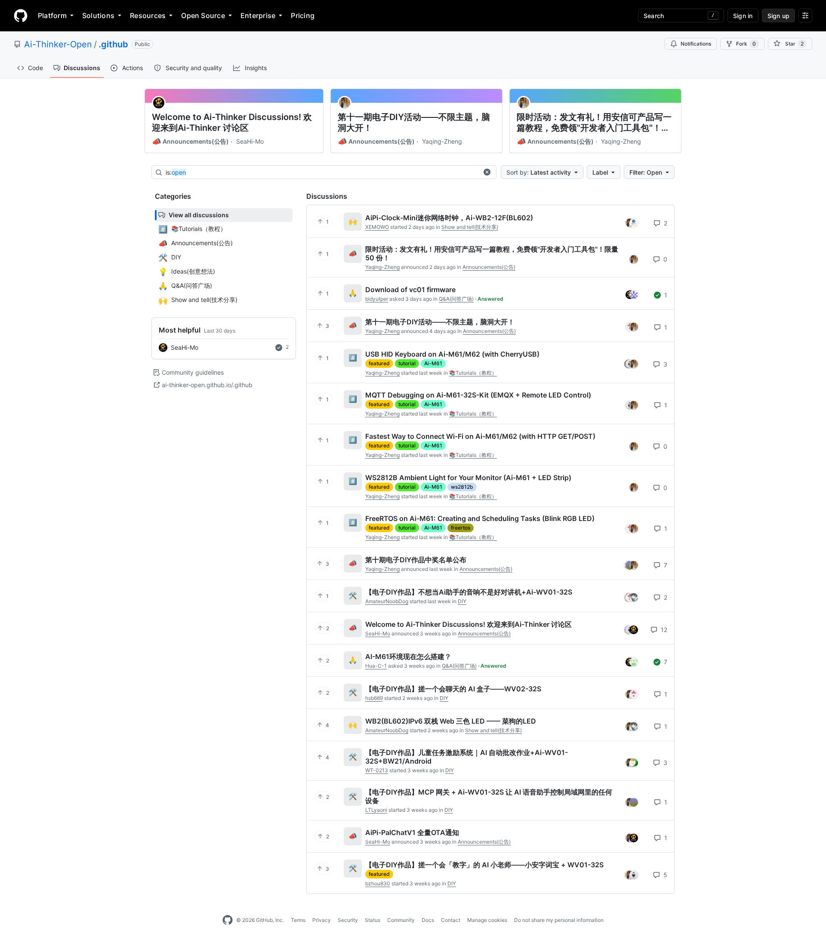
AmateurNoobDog (386, 601)
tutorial (407, 363)
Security (348, 920)
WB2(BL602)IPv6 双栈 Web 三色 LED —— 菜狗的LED (450, 721)
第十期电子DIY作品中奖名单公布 (415, 559)
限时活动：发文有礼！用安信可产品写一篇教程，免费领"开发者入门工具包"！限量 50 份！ (594, 122)
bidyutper (376, 299)
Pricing (302, 15)
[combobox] (322, 172)
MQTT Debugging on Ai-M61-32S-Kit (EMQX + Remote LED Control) (478, 395)
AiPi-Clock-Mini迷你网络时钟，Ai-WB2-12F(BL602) (449, 217)
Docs (428, 920)
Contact (450, 920)
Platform (52, 15)
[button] (487, 172)
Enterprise (257, 15)
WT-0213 (376, 770)
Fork (746, 43)
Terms (298, 920)
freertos (460, 527)
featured (379, 363)
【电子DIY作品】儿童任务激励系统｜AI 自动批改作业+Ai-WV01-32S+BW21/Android (466, 756)
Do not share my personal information (559, 920)
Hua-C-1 (376, 666)
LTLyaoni (376, 810)
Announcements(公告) (190, 141)
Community (401, 920)
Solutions (98, 15)
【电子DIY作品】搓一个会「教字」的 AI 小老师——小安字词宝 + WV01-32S (484, 864)
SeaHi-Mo (250, 141)
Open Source (203, 15)
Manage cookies (487, 920)
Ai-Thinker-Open (58, 44)
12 (663, 629)
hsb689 (374, 698)
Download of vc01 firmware (410, 289)
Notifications (696, 43)
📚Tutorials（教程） (473, 373)
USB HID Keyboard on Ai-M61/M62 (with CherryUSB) (452, 354)
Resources (148, 15)
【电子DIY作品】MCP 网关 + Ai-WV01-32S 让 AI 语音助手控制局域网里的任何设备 (488, 796)
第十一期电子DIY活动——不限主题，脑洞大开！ (414, 122)
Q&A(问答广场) (456, 299)
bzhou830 (377, 883)
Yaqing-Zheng (442, 141)
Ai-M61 (433, 363)
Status (372, 920)
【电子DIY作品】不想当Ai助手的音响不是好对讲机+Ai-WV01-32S (468, 592)
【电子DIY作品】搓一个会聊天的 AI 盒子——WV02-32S (453, 688)
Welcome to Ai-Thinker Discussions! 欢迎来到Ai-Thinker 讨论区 (232, 122)
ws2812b (462, 487)
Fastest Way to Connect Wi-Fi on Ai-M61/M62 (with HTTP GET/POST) (480, 436)
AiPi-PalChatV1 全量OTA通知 (412, 832)
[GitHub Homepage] (227, 920)
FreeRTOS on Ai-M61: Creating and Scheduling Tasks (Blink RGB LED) (480, 518)
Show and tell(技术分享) (469, 227)
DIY (462, 601)
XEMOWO (377, 227)
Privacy (321, 920)
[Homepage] (21, 15)
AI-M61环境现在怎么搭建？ (408, 656)
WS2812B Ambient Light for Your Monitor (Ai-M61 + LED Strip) (468, 477)
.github (113, 44)
